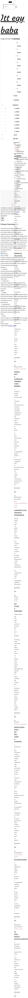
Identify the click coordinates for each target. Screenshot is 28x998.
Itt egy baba (15, 193)
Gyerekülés (23, 368)
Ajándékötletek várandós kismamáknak (20, 513)
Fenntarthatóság (21, 165)
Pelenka (18, 176)
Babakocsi (17, 250)
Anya (18, 149)
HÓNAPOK (17, 39)
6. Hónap (16, 128)
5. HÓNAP (16, 124)
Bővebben (17, 212)
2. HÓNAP (16, 115)
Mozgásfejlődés (20, 859)
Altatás (18, 145)
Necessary (5, 253)
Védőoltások (23, 724)
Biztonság (22, 250)
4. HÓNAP (16, 121)
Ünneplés (19, 184)
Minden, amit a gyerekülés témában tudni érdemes (18, 379)
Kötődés (16, 928)
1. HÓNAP (16, 111)
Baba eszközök (20, 151)
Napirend (19, 173)
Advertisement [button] (4, 302)
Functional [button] (3, 267)
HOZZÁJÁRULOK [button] (13, 213)
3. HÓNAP (16, 118)
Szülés (15, 600)
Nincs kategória (20, 174)
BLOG (15, 95)
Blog (15, 197)
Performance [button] (4, 279)
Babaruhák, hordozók (22, 157)
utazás (18, 186)
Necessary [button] (3, 251)
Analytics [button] (3, 290)
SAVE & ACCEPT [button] (4, 323)
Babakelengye (23, 503)
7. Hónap (16, 131)
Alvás (18, 147)
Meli (15, 361)
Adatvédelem (17, 201)
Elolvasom (17, 357)
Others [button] (2, 314)
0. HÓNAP (16, 108)
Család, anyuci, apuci (21, 163)
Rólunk (15, 199)
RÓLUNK (16, 100)
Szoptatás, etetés (21, 178)
